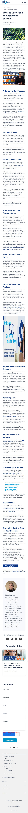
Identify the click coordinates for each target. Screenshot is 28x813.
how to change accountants (18, 571)
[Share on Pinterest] (20, 639)
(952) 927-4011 (12, 763)
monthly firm (18, 69)
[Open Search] (22, 2)
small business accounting (10, 9)
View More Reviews (11, 806)
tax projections (20, 95)
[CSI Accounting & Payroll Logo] (9, 2)
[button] (25, 660)
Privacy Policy (14, 810)
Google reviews (11, 511)
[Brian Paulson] (11, 586)
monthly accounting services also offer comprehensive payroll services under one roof (13, 475)
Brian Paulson (7, 24)
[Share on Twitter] (16, 639)
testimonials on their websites (12, 508)
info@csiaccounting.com (9, 777)
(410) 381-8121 (12, 774)
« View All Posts (7, 8)
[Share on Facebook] (7, 639)
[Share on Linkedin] (11, 639)
